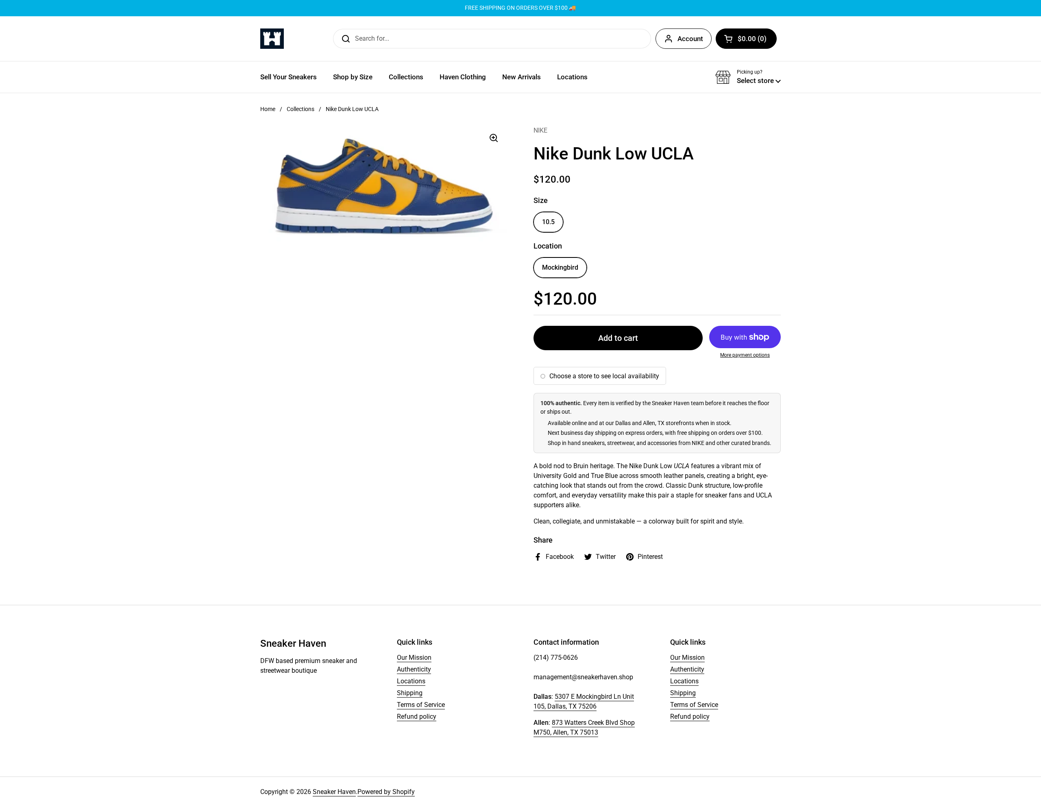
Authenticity (414, 669)
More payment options (745, 355)
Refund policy (416, 716)
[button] (746, 38)
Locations (411, 681)
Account (690, 39)
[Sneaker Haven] (272, 38)
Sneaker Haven (334, 792)
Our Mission (414, 657)
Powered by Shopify (386, 792)
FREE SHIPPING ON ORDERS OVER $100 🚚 (520, 8)
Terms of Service (421, 705)
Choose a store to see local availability (604, 376)
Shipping (409, 693)
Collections (300, 109)
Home (267, 109)
